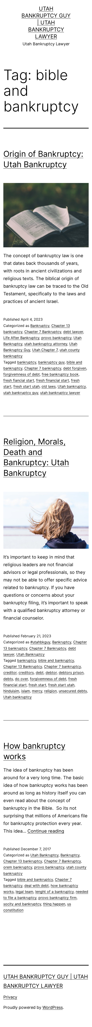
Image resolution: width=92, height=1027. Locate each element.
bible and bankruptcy (56, 660)
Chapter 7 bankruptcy (42, 368)
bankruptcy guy (51, 362)
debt (40, 672)
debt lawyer (73, 331)
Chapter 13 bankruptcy (22, 861)
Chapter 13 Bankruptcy (22, 666)
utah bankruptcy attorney (45, 344)
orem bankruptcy (17, 867)
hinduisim (11, 691)
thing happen (54, 904)
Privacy (10, 997)
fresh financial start (52, 380)
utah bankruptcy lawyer (60, 392)
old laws (49, 386)
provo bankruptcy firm (57, 897)
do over (21, 679)
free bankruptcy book (60, 374)
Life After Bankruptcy (21, 337)
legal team (24, 891)
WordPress (52, 1007)
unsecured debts (73, 691)
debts (8, 679)
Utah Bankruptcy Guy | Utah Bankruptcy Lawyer (46, 22)
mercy (37, 691)
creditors (26, 672)
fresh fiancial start (18, 380)
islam (25, 691)
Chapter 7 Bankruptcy (42, 331)
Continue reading (45, 831)
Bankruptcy (39, 325)
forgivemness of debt (21, 374)
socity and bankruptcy (22, 904)
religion (50, 691)
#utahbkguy (40, 642)
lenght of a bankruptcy (54, 891)
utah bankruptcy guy (20, 392)
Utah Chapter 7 (45, 350)
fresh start (37, 685)
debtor (51, 672)
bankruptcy (26, 362)
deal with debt (36, 885)
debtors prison (71, 672)
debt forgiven (74, 368)
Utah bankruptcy (72, 386)
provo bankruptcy (56, 337)
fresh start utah (26, 386)
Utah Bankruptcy (30, 654)
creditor (10, 672)
